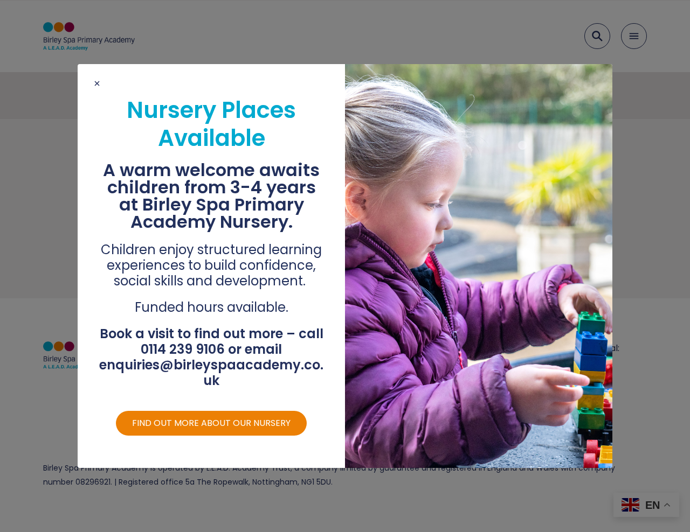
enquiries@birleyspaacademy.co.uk (211, 372)
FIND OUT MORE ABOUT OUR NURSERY (211, 423)
